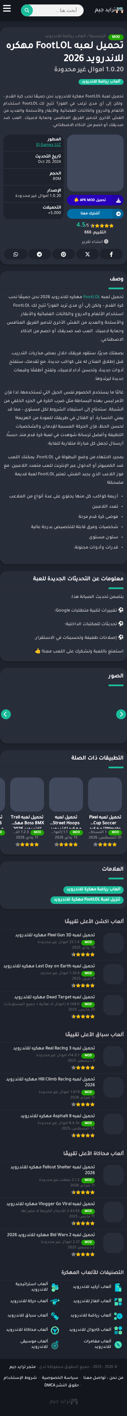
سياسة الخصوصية (60, 1378)
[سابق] (121, 714)
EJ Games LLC (48, 145)
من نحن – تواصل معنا (103, 1378)
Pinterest (63, 254)
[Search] (27, 10)
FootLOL (91, 297)
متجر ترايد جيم (22, 1367)
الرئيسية (98, 36)
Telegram (39, 254)
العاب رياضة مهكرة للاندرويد (93, 890)
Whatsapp (15, 254)
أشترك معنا (90, 214)
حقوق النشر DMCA (61, 1386)
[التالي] (6, 714)
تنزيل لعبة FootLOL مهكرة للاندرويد (87, 900)
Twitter (87, 254)
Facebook (111, 254)
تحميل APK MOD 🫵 (90, 200)
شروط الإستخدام (20, 1378)
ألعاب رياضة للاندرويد (65, 36)
